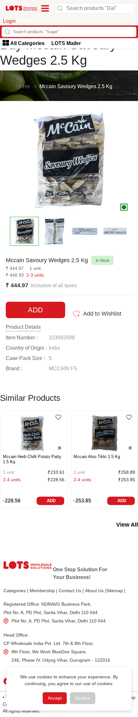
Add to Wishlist (102, 313)
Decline (82, 698)
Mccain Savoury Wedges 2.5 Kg (75, 86)
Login (9, 21)
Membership (43, 590)
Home (23, 86)
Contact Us (71, 590)
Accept (55, 698)
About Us (95, 590)
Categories (16, 590)
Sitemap (115, 590)
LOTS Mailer (66, 43)
